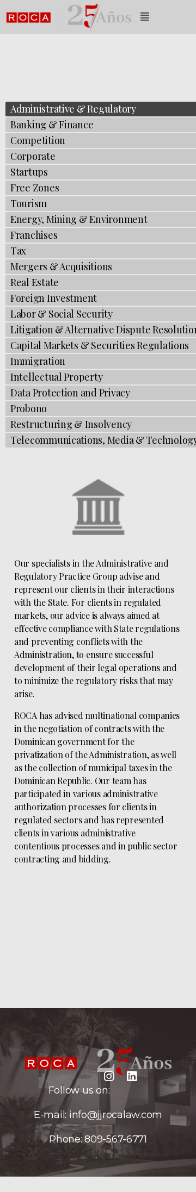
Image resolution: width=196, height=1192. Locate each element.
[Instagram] (108, 1076)
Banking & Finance (51, 124)
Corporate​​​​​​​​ (33, 156)
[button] (144, 17)
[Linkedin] (131, 1076)
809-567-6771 (115, 1139)
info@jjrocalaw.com (115, 1115)
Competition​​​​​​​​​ (37, 140)
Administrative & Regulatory (73, 108)
